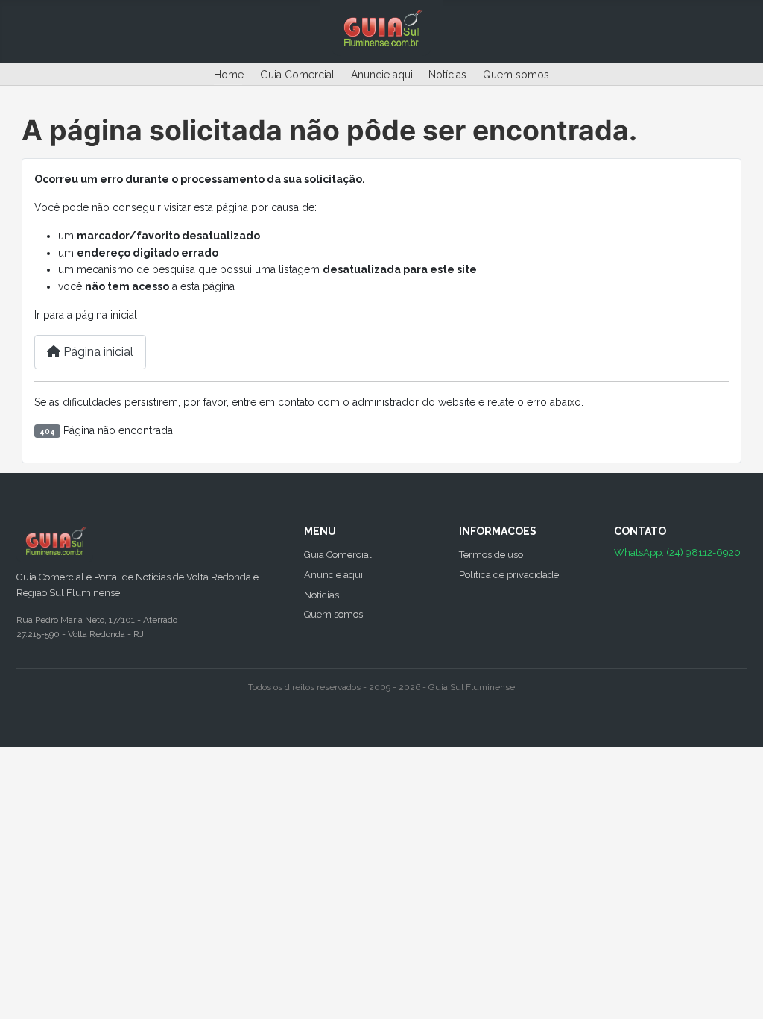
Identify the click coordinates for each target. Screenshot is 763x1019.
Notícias (447, 75)
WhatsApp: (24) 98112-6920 (677, 552)
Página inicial (96, 352)
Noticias (321, 595)
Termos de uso (491, 554)
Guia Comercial (297, 75)
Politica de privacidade (509, 574)
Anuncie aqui (382, 75)
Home (229, 75)
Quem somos (516, 75)
